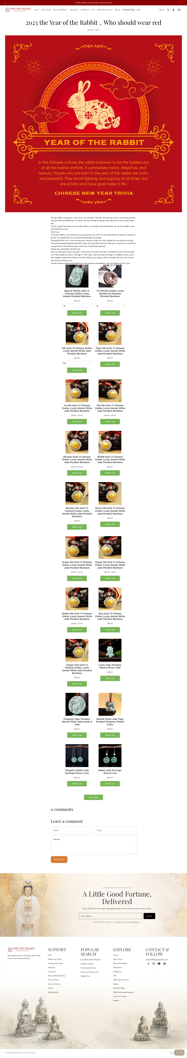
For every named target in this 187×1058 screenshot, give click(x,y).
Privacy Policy (120, 922)
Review (116, 984)
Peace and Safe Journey (89, 972)
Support (116, 1000)
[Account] (173, 10)
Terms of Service (134, 922)
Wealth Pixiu (85, 976)
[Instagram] (153, 963)
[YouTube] (159, 963)
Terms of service (54, 984)
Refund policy (53, 992)
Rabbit (116, 217)
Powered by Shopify (28, 1053)
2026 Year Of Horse (121, 979)
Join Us (149, 916)
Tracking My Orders (55, 963)
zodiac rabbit (69, 240)
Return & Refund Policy (56, 975)
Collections (117, 971)
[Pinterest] (164, 963)
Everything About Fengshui (91, 959)
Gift (114, 975)
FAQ (49, 955)
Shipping (51, 967)
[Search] (168, 10)
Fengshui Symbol (87, 963)
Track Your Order (119, 996)
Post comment (59, 859)
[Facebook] (148, 963)
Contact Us (52, 971)
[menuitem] (139, 9)
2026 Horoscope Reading (123, 992)
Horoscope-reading (88, 968)
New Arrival (117, 959)
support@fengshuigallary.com (157, 959)
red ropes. (126, 263)
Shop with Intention (120, 963)
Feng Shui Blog (119, 988)
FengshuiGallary (16, 1053)
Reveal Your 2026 (54, 959)
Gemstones (117, 967)
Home (50, 988)
